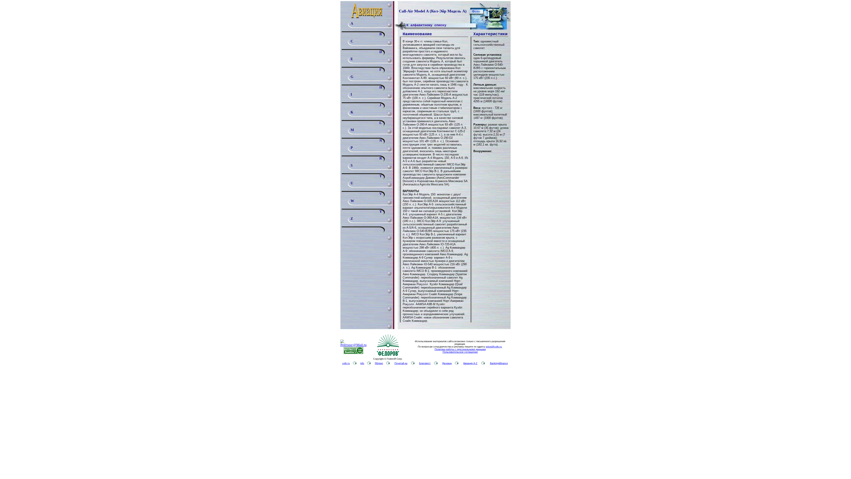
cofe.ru (346, 363)
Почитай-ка (400, 363)
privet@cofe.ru (494, 346)
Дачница (447, 363)
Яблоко (379, 363)
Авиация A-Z (470, 363)
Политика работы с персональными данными (460, 349)
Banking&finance (499, 363)
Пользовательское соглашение (460, 352)
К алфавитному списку (426, 25)
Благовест (425, 363)
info (362, 363)
